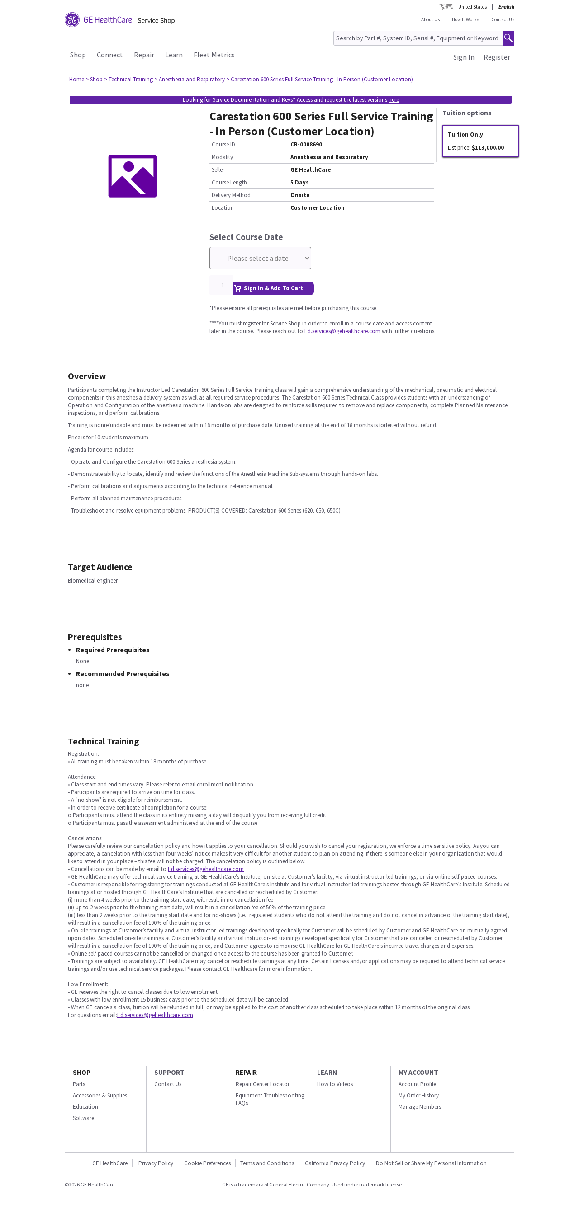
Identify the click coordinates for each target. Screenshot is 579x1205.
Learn (174, 54)
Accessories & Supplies (100, 1095)
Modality (222, 157)
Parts (79, 1084)
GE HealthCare (110, 1163)
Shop (78, 54)
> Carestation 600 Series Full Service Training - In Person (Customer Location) (319, 79)
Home (76, 79)
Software (83, 1118)
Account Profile (417, 1084)
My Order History (419, 1095)
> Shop (94, 79)
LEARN (327, 1072)
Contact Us (502, 19)
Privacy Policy (155, 1163)
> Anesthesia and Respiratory (189, 79)
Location (223, 208)
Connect (110, 54)
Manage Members (420, 1107)
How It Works (465, 19)
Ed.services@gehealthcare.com (342, 331)
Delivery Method (231, 195)
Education (85, 1107)
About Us (430, 19)
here (394, 100)
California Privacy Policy (335, 1163)
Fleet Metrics (214, 54)
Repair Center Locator (263, 1084)
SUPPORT (169, 1072)
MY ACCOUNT (418, 1072)
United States (472, 7)
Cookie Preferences (207, 1163)
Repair (144, 54)
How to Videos (335, 1084)
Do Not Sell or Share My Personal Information (431, 1163)
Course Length (229, 182)
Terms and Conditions (267, 1163)
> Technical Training (128, 79)
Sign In (464, 56)
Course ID (223, 144)
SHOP (81, 1072)
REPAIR (246, 1072)
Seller (218, 170)
